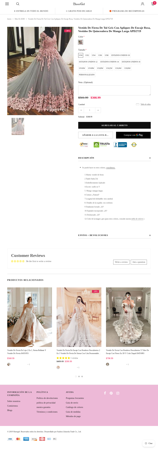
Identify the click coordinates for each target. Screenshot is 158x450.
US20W (100, 68)
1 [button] (76, 376)
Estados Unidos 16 (131, 62)
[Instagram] (117, 393)
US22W (109, 68)
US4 (93, 55)
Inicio (9, 19)
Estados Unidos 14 (109, 62)
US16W (82, 68)
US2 (87, 55)
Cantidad (81, 104)
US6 (100, 55)
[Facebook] (105, 393)
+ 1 (28, 364)
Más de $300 (20, 19)
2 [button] (79, 376)
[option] (31, 11)
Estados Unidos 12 (88, 62)
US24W (118, 68)
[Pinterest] (111, 393)
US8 (106, 55)
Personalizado (87, 75)
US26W (128, 68)
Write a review (121, 262)
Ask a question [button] (138, 262)
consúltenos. (110, 168)
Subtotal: (81, 117)
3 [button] (82, 376)
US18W (91, 68)
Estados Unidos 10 (120, 55)
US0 (80, 55)
